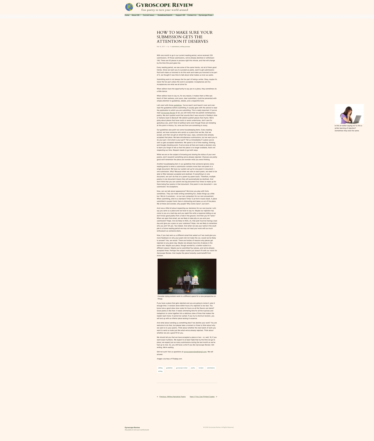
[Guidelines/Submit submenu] (172, 15)
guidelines (177, 105)
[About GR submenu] (140, 15)
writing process (185, 46)
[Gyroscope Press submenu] (213, 15)
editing (160, 368)
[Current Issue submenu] (154, 15)
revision (201, 368)
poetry (193, 368)
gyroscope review (181, 368)
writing (160, 371)
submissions (175, 46)
